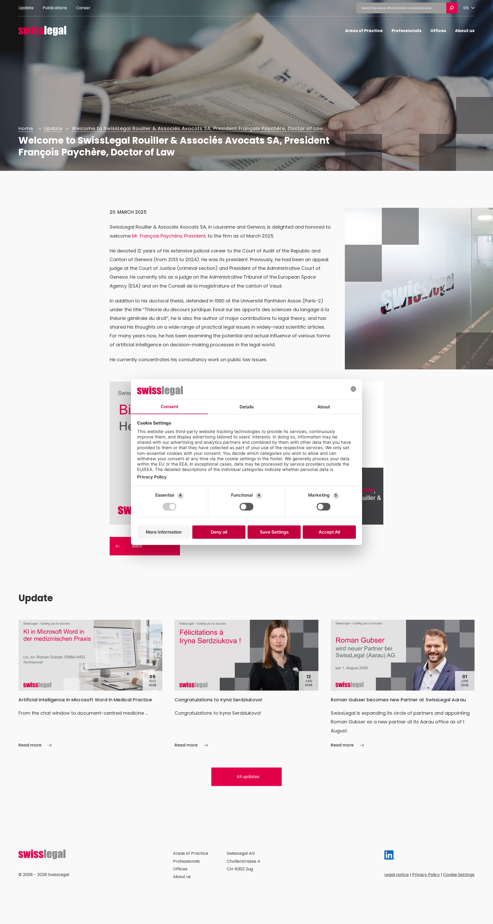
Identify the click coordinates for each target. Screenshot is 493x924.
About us (465, 31)
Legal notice (396, 875)
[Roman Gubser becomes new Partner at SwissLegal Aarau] (403, 684)
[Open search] (451, 8)
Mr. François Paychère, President (168, 236)
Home (25, 128)
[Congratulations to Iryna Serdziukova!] (246, 684)
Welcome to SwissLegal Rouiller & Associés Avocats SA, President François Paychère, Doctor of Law (197, 128)
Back (137, 546)
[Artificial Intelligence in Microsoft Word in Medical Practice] (90, 684)
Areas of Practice (364, 31)
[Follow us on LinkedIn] (389, 856)
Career (83, 8)
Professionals (406, 31)
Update (26, 8)
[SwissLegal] (42, 31)
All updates (248, 777)
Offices (438, 31)
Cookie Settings (459, 875)
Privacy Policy (426, 875)
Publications (55, 8)
